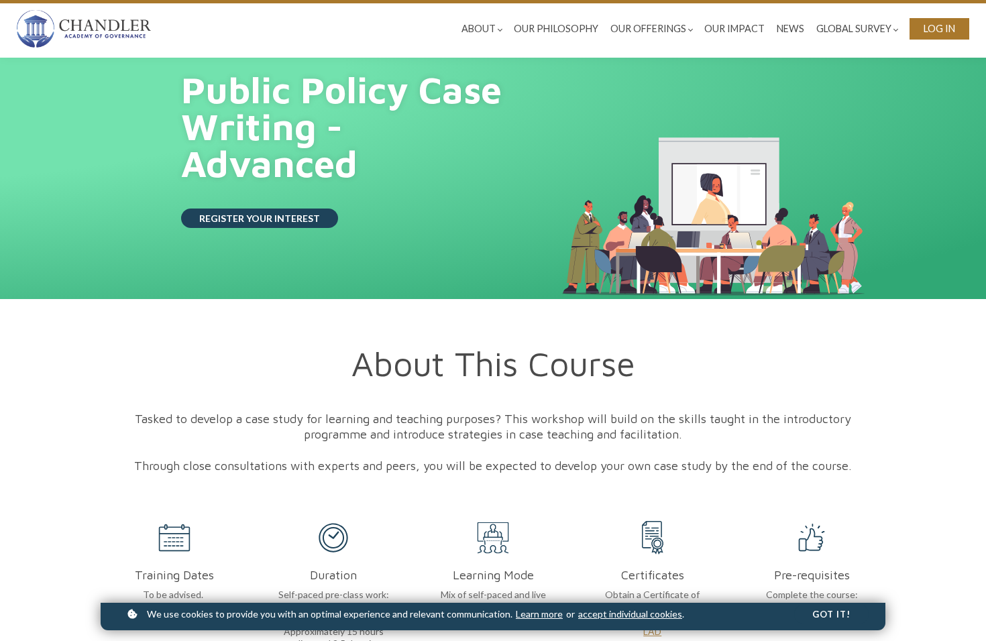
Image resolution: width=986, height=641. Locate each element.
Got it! (831, 614)
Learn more (539, 614)
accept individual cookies (630, 614)
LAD (652, 631)
